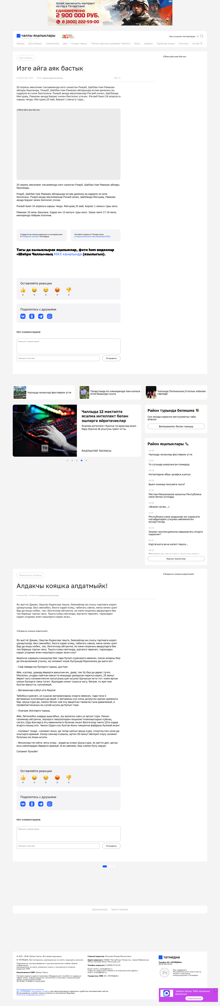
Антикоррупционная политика (30, 989)
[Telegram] (40, 316)
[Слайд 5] (86, 460)
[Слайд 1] (67, 460)
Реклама (183, 43)
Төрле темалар (119, 909)
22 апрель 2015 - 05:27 (25, 78)
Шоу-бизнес (35, 43)
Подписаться (194, 998)
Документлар (99, 909)
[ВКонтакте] (22, 316)
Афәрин (148, 43)
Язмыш (21, 43)
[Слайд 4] (81, 460)
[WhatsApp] (49, 316)
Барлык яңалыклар (176, 558)
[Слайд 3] (77, 460)
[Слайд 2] (72, 460)
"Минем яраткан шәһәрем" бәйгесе (110, 43)
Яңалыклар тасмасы (30, 575)
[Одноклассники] (31, 316)
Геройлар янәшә (166, 43)
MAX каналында (68, 254)
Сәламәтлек (52, 43)
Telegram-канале (30, 236)
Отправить (111, 358)
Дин (65, 43)
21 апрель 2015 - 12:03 (25, 595)
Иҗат (137, 43)
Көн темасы (25, 57)
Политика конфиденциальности (31, 995)
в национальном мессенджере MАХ (92, 236)
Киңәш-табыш (79, 43)
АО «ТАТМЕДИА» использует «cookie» (33, 991)
